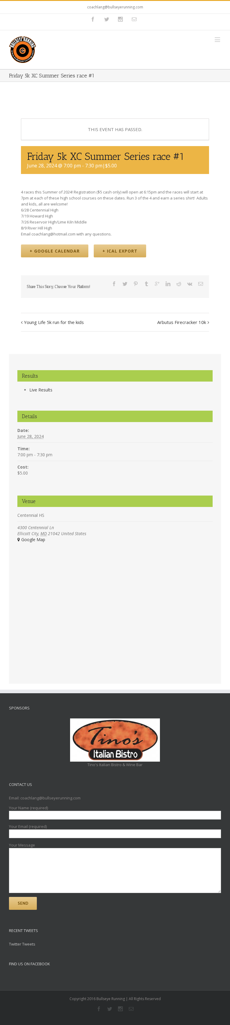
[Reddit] (178, 283)
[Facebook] (92, 19)
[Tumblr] (146, 283)
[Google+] (157, 283)
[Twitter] (106, 19)
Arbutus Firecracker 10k (181, 322)
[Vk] (189, 283)
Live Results (40, 390)
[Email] (134, 19)
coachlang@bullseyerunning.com (115, 7)
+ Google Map (31, 539)
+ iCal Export (119, 251)
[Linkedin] (168, 283)
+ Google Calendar (55, 251)
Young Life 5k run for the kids (54, 322)
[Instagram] (120, 19)
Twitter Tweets (22, 944)
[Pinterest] (135, 283)
